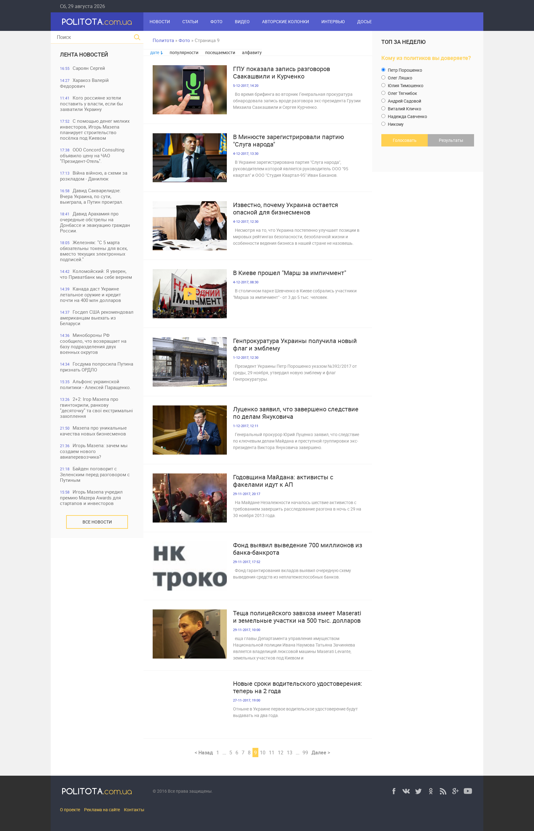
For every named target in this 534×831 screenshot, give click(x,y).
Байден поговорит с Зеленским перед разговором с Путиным (95, 474)
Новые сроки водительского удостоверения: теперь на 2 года (297, 687)
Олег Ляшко (399, 78)
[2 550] (190, 430)
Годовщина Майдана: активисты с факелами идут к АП (283, 480)
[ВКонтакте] (406, 791)
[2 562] (190, 157)
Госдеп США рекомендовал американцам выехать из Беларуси (97, 317)
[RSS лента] (443, 791)
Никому (395, 124)
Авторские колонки (285, 21)
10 (262, 752)
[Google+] (455, 791)
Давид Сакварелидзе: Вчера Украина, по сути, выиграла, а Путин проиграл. (91, 196)
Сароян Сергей (82, 68)
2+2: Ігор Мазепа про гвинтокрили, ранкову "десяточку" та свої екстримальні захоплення (96, 407)
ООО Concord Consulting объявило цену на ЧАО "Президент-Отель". (92, 155)
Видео (242, 21)
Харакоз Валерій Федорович (84, 83)
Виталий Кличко (404, 109)
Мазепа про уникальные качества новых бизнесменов (93, 431)
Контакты (134, 809)
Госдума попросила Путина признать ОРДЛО (96, 367)
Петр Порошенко (404, 70)
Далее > (321, 752)
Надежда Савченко (407, 116)
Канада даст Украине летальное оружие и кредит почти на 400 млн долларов (90, 294)
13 (289, 752)
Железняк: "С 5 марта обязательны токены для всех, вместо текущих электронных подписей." (94, 250)
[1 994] (190, 498)
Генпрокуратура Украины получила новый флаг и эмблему (295, 344)
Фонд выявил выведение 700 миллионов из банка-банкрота (297, 548)
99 (305, 752)
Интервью (333, 21)
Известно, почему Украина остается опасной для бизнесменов (285, 208)
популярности (184, 52)
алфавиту (252, 52)
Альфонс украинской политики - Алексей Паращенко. (95, 384)
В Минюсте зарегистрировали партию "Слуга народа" (288, 140)
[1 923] (190, 634)
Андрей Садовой (404, 101)
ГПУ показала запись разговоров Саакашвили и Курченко (281, 72)
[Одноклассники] (431, 791)
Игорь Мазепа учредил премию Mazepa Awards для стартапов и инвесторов (91, 497)
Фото (216, 21)
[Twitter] (418, 791)
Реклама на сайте (102, 809)
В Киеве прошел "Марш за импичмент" (289, 273)
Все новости (97, 522)
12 (280, 752)
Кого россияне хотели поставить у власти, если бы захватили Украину (91, 103)
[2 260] (190, 704)
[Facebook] (394, 791)
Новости (160, 21)
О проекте (70, 809)
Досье (364, 21)
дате (154, 52)
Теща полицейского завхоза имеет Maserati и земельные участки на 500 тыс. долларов (297, 616)
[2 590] (190, 293)
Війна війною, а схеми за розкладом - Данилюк (93, 176)
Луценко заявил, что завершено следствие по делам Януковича (295, 412)
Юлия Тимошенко (405, 85)
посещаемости (220, 52)
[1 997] (190, 566)
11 (271, 752)
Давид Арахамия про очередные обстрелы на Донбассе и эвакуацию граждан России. (95, 222)
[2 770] (190, 89)
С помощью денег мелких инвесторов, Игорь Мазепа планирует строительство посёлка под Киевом (94, 129)
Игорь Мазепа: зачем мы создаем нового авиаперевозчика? (94, 451)
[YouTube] (468, 791)
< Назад (204, 752)
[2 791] (190, 361)
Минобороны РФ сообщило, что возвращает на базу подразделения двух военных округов (93, 343)
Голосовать (405, 140)
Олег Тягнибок (402, 93)
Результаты (451, 140)
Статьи (190, 21)
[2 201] (190, 225)
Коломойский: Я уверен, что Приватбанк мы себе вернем (96, 274)
